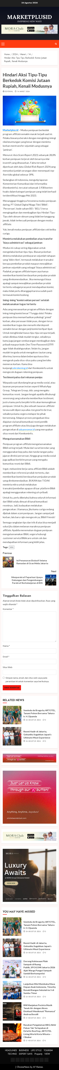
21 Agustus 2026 (33, 1018)
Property (38, 1053)
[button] (3, 44)
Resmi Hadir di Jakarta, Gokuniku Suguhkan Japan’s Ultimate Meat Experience (37, 734)
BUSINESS (24, 1050)
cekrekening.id (20, 367)
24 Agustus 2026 (33, 720)
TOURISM (48, 1050)
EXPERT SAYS (25, 1053)
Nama (6, 646)
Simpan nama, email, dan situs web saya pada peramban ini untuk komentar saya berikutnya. (27, 679)
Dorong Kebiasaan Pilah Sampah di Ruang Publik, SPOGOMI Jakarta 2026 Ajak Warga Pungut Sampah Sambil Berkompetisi (39, 967)
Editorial (9, 92)
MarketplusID (29, 16)
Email (6, 656)
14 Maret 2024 (23, 92)
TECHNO (12, 1053)
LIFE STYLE (36, 1050)
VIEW (47, 1053)
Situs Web (7, 667)
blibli (11, 547)
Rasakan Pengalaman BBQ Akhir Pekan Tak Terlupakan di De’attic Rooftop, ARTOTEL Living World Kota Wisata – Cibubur (39, 1031)
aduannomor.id (27, 429)
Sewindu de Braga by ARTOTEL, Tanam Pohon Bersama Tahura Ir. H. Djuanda (39, 713)
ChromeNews (23, 1067)
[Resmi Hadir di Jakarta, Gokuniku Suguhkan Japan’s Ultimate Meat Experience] (12, 736)
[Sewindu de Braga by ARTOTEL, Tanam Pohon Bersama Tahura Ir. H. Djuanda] (12, 715)
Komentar (8, 609)
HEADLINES (11, 1050)
